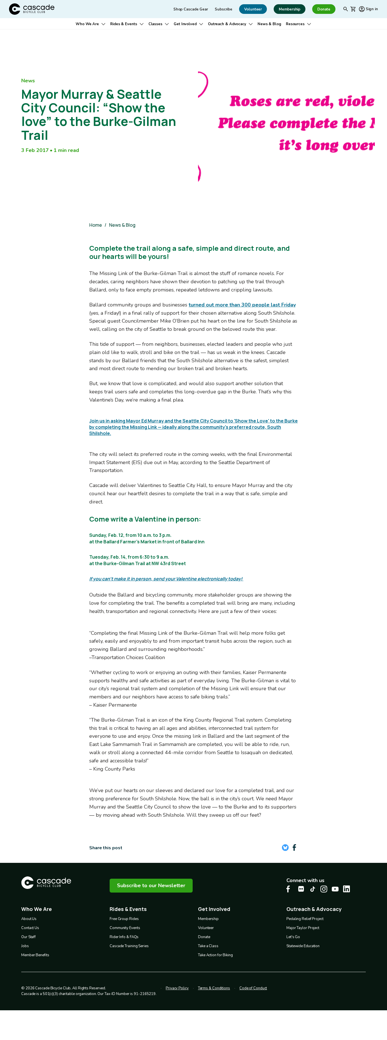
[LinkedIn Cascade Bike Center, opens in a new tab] (346, 888)
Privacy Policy (177, 988)
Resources (295, 24)
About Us (29, 918)
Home (95, 225)
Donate (204, 937)
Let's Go (293, 937)
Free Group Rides (124, 918)
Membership (208, 918)
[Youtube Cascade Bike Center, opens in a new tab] (335, 889)
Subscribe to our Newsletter (151, 885)
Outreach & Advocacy (227, 24)
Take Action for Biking (215, 955)
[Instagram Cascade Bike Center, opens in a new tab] (323, 889)
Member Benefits (35, 955)
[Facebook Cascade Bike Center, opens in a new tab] (289, 889)
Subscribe (223, 9)
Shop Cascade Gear (190, 9)
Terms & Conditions (214, 988)
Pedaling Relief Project (305, 918)
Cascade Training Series (129, 946)
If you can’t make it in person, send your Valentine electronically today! (166, 579)
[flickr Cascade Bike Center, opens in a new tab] (301, 889)
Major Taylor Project (302, 927)
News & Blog (269, 24)
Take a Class (208, 946)
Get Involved (185, 24)
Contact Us (30, 927)
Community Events (125, 927)
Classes (155, 24)
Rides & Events (123, 24)
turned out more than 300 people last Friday (242, 304)
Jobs (25, 946)
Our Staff (28, 937)
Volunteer (206, 927)
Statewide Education (303, 946)
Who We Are (87, 24)
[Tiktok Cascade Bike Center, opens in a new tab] (312, 889)
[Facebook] (294, 847)
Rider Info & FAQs (124, 937)
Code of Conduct (253, 988)
